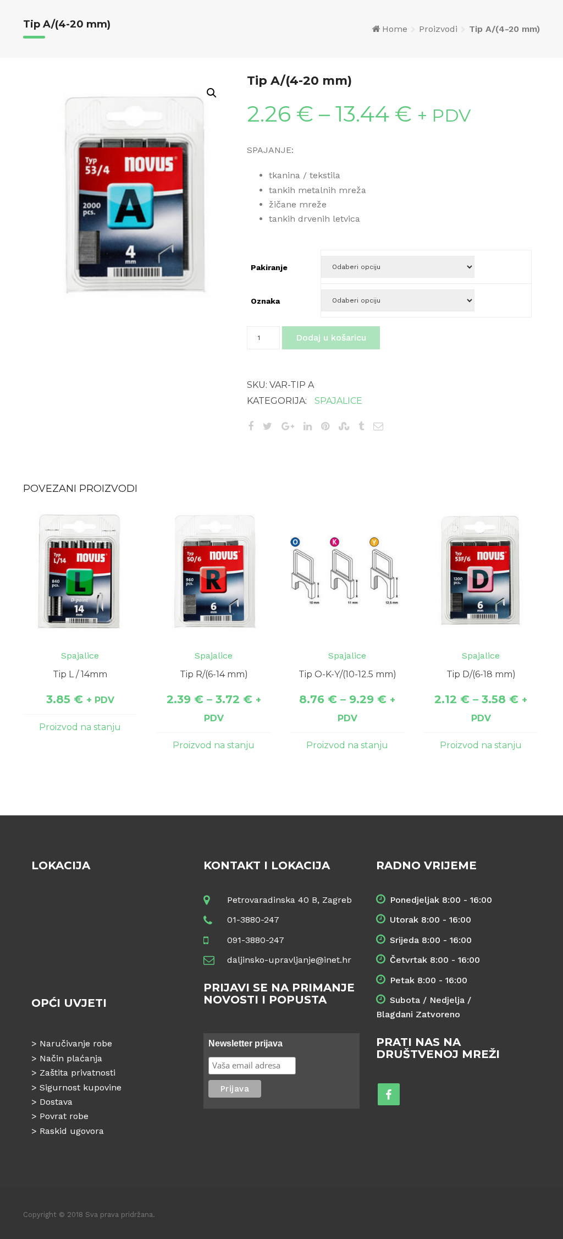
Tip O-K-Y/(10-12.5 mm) (347, 674)
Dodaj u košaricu (331, 337)
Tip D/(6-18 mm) (481, 674)
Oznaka (265, 301)
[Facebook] (389, 1094)
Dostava (56, 1102)
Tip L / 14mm (80, 674)
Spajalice (338, 401)
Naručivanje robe (76, 1043)
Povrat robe (64, 1116)
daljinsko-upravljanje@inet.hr (289, 960)
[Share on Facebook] (250, 426)
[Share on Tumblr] (361, 426)
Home (394, 29)
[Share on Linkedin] (307, 426)
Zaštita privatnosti (77, 1072)
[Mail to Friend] (378, 426)
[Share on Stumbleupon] (344, 426)
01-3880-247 (253, 919)
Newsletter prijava (245, 1043)
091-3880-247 (255, 940)
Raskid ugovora (72, 1131)
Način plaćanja (71, 1058)
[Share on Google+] (288, 426)
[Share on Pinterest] (325, 426)
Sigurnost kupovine (81, 1087)
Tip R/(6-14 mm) (214, 674)
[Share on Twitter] (267, 426)
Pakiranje (269, 267)
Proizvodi (438, 29)
